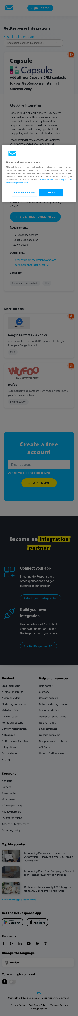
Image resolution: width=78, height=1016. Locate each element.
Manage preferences (24, 192)
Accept (51, 192)
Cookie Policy (46, 179)
